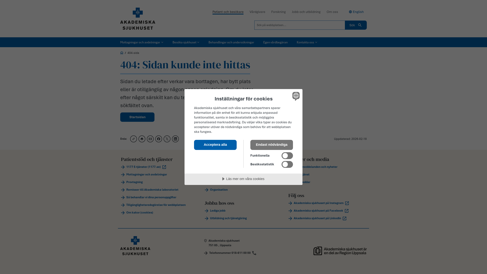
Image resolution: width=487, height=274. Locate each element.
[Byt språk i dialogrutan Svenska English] (295, 96)
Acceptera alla (215, 145)
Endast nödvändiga (271, 145)
